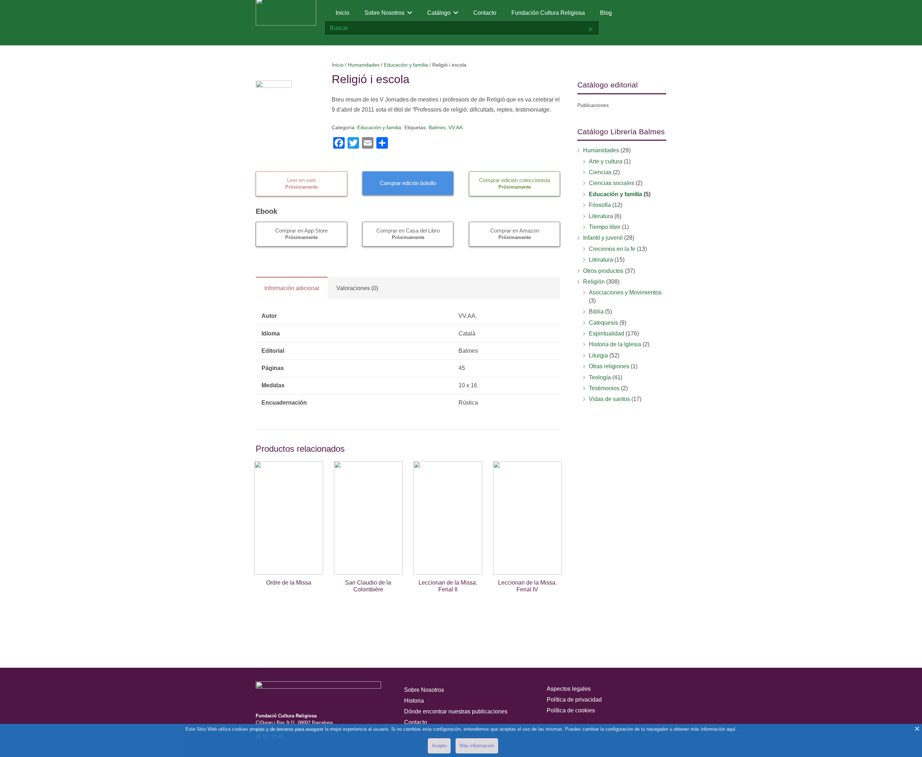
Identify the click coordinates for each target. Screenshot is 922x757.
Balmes (437, 127)
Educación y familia (406, 65)
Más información (477, 745)
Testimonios (604, 388)
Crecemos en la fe (612, 249)
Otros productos (603, 271)
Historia (414, 701)
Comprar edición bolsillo (408, 183)
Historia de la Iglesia (615, 344)
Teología (600, 377)
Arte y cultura (605, 161)
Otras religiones (609, 366)
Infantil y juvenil (603, 238)
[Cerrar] (590, 29)
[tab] (292, 288)
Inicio (338, 65)
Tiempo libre (605, 227)
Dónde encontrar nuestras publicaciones (455, 711)
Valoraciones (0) (357, 288)
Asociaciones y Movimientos (625, 292)
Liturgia (598, 355)
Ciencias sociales (611, 183)
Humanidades (364, 65)
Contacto (415, 722)
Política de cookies (571, 710)
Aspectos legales (569, 689)
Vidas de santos (609, 399)
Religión (594, 282)
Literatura (601, 216)
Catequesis (603, 323)
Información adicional (291, 288)
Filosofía (600, 205)
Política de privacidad (574, 700)
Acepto (439, 745)
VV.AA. (456, 127)
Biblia (596, 311)
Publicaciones (593, 105)
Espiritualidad (606, 333)
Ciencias (600, 172)
